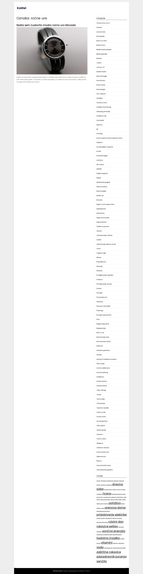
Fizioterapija (101, 89)
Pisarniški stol (101, 262)
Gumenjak (100, 120)
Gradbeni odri (101, 116)
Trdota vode (101, 412)
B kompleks (101, 36)
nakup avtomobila (105, 499)
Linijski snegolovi (102, 173)
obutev (124, 499)
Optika (99, 240)
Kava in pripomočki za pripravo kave (109, 138)
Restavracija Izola (103, 337)
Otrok (98, 249)
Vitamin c (100, 434)
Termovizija (101, 399)
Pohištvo (100, 280)
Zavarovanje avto (103, 452)
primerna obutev (101, 518)
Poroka (99, 288)
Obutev (99, 231)
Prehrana (100, 302)
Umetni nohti (101, 417)
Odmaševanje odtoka (104, 235)
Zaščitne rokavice (103, 448)
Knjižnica (100, 142)
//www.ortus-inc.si (103, 23)
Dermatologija (102, 76)
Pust (98, 319)
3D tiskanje (104, 481)
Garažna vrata (102, 103)
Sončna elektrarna (103, 368)
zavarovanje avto (108, 548)
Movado (99, 200)
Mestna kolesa (102, 187)
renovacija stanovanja (102, 522)
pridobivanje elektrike (112, 515)
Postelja (99, 293)
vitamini (106, 543)
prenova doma (115, 508)
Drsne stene (101, 85)
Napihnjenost (101, 209)
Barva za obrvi (102, 41)
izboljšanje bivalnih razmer (119, 494)
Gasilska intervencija (104, 107)
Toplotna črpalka (103, 408)
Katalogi (100, 133)
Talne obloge (101, 390)
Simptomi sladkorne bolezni (106, 359)
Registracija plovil (103, 324)
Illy (97, 129)
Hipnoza (99, 125)
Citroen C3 (100, 67)
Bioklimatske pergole (104, 49)
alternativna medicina (113, 481)
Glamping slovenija (103, 111)
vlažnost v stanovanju (118, 543)
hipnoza (119, 489)
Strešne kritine (102, 386)
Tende (99, 395)
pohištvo (115, 503)
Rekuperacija (101, 328)
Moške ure (100, 195)
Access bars (101, 32)
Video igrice (101, 425)
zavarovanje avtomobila (119, 548)
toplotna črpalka (108, 538)
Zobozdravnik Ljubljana (105, 470)
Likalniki (99, 169)
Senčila (99, 355)
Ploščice (99, 271)
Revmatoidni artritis (104, 341)
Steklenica (100, 377)
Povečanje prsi (102, 297)
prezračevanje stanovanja (103, 511)
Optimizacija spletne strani (106, 244)
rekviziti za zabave (117, 518)
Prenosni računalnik (103, 306)
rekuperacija (108, 518)
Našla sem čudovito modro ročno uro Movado (46, 25)
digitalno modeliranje (106, 485)
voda (100, 547)
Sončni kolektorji (102, 372)
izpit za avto (100, 497)
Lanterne (100, 160)
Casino (99, 63)
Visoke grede (101, 430)
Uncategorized (102, 421)
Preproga (100, 310)
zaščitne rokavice (109, 552)
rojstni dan (116, 522)
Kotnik (99, 151)
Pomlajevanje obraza (104, 284)
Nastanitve (100, 213)
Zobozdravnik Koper (104, 465)
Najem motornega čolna (105, 204)
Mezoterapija (101, 191)
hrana (107, 494)
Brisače (99, 58)
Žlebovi (99, 461)
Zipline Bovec (101, 456)
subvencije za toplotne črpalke (104, 534)
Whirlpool (100, 443)
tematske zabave (117, 534)
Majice (99, 178)
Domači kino (101, 80)
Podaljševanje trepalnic (105, 275)
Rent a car (100, 333)
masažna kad (106, 497)
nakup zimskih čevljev (116, 499)
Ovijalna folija (101, 253)
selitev (113, 526)
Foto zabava (101, 94)
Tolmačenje (101, 403)
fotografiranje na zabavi (110, 489)
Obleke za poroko (103, 226)
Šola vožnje (101, 364)
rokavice (102, 526)
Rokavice (100, 346)
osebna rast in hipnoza (102, 503)
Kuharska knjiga (102, 156)
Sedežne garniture (103, 350)
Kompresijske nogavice (105, 147)
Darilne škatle (101, 72)
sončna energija (113, 531)
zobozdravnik (106, 556)
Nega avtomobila (103, 218)
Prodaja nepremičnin (104, 315)
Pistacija (100, 266)
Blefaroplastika (102, 54)
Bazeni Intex (101, 45)
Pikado (99, 257)
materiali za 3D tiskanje (117, 497)
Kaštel (21, 8)
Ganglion (100, 98)
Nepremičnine (102, 222)
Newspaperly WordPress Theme (79, 571)
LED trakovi (100, 164)
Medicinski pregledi (103, 182)
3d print (99, 27)
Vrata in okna (101, 439)
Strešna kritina (102, 381)
